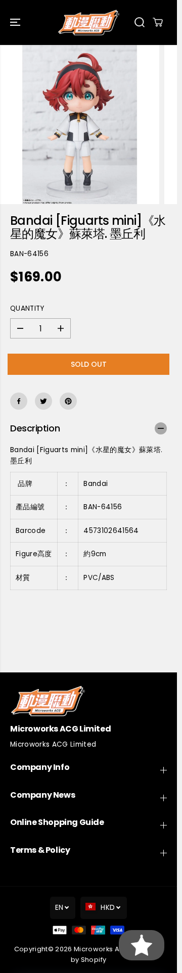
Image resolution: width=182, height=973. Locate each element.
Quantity (27, 308)
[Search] (139, 22)
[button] (16, 22)
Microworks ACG (102, 949)
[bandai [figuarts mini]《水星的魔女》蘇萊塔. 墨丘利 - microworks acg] (79, 124)
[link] (88, 701)
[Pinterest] (68, 401)
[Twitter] (43, 401)
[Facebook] (18, 401)
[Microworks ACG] (88, 22)
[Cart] (158, 22)
